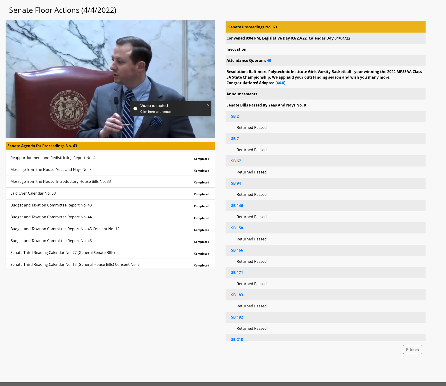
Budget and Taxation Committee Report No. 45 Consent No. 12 (109, 229)
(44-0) (280, 82)
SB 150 (237, 227)
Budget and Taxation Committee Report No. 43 (109, 205)
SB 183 (237, 294)
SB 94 (236, 183)
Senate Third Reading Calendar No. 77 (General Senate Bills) (109, 253)
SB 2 (235, 116)
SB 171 (237, 272)
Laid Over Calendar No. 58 (109, 193)
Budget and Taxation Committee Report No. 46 (109, 241)
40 (269, 60)
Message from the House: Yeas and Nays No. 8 (109, 170)
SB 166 (237, 250)
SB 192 (237, 317)
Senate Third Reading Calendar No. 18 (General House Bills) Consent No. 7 (109, 264)
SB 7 (235, 138)
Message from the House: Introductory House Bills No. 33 (109, 181)
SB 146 (237, 205)
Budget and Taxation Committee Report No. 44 (109, 217)
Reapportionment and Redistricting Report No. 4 (109, 158)
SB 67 (236, 160)
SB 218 (237, 339)
